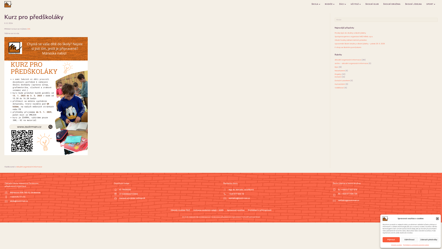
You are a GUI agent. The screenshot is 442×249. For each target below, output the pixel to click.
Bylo (336, 67)
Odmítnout (409, 239)
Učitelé (355, 4)
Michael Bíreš (254, 217)
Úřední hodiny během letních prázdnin (351, 40)
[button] (437, 218)
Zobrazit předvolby (428, 239)
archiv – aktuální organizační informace (351, 63)
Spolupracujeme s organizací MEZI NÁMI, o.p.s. (354, 36)
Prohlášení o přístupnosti (259, 210)
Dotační (338, 77)
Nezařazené (340, 70)
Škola (315, 4)
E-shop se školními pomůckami (348, 47)
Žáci (341, 4)
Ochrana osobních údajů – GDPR (208, 210)
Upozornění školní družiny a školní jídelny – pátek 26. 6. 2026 (360, 43)
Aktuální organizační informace (29, 167)
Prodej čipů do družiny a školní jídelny (350, 33)
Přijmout (391, 239)
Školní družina (391, 4)
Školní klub (372, 4)
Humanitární (340, 84)
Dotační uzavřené (342, 80)
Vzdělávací (339, 87)
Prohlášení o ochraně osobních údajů (416, 245)
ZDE (28, 29)
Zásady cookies (396, 245)
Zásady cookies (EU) (180, 210)
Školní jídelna (413, 4)
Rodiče (329, 4)
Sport (429, 4)
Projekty (338, 74)
